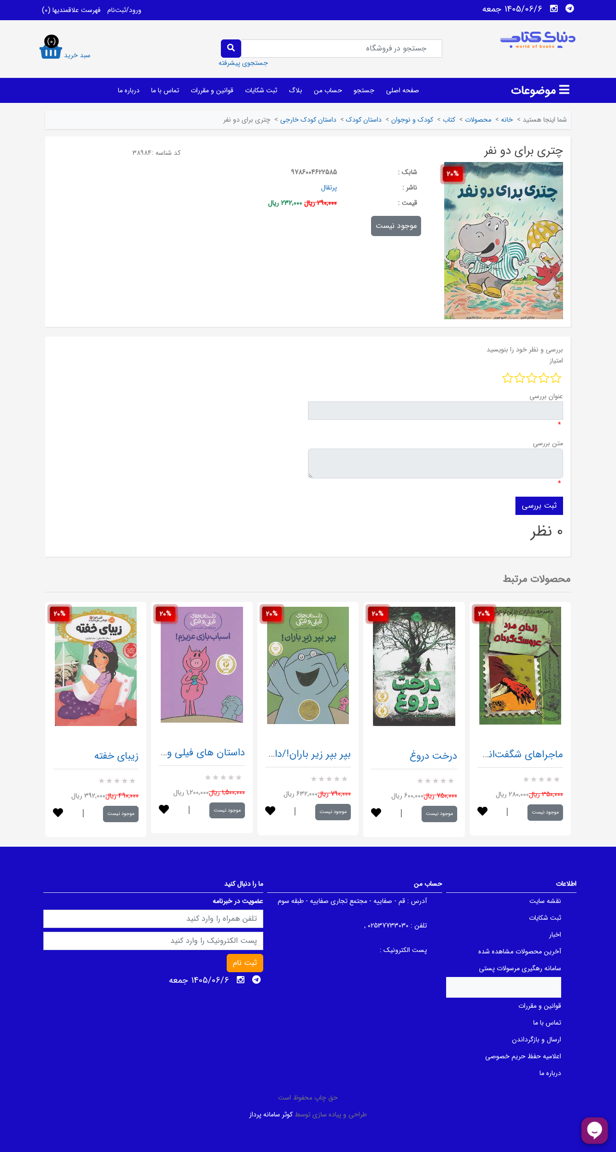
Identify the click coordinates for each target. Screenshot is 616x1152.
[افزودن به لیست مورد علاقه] (58, 814)
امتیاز (556, 360)
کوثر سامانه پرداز (271, 1114)
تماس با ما (165, 90)
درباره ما (129, 90)
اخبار (555, 934)
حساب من (328, 90)
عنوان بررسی (546, 396)
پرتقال (329, 187)
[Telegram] (569, 8)
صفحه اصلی (402, 90)
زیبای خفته (116, 756)
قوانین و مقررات (212, 90)
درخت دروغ (433, 756)
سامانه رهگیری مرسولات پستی (520, 968)
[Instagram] (554, 8)
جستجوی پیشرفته (243, 63)
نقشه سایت (545, 901)
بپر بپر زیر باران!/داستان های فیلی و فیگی (265, 754)
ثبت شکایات (261, 90)
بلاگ (295, 90)
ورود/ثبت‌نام (124, 10)
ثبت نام (245, 963)
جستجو (364, 90)
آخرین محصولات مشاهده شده (519, 951)
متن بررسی (548, 443)
